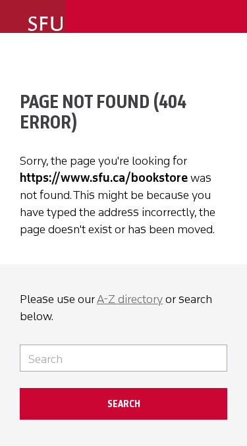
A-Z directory (130, 299)
